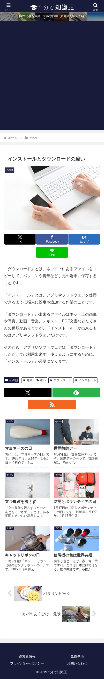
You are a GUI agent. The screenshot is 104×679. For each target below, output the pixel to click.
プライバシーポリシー (27, 663)
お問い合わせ (77, 663)
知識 (29, 380)
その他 (13, 380)
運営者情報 (27, 656)
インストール (87, 380)
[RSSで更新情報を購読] (52, 404)
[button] (94, 605)
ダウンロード (62, 380)
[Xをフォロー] (28, 392)
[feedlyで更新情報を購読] (76, 392)
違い (43, 380)
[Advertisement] (52, 78)
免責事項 (77, 656)
